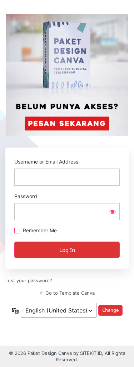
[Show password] (112, 211)
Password (25, 196)
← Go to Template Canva (67, 293)
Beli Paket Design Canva (67, 75)
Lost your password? (28, 280)
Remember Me (40, 230)
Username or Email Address (46, 162)
